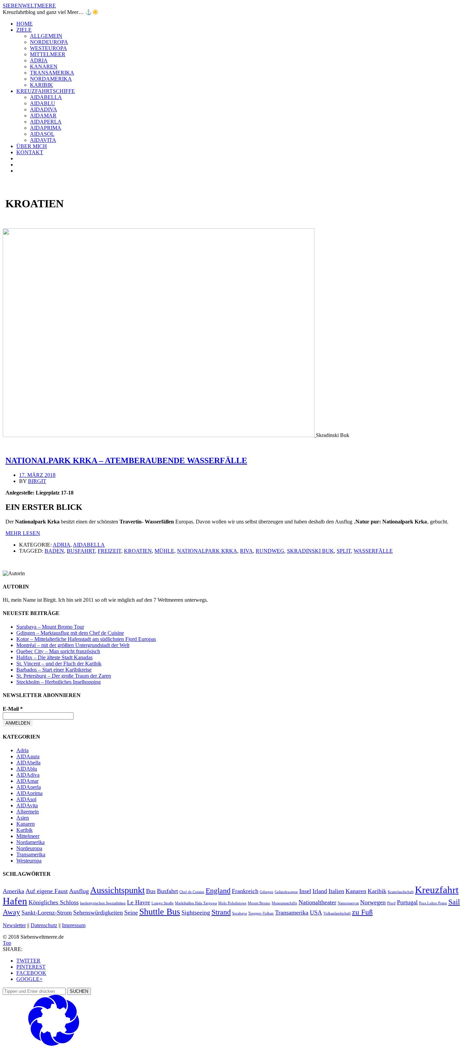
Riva (246, 551)
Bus (151, 891)
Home (24, 24)
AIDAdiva (43, 109)
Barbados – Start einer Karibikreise (54, 670)
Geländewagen (286, 892)
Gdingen (266, 892)
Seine (131, 912)
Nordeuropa (49, 42)
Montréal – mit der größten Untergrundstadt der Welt (72, 645)
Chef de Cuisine (191, 892)
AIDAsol (42, 134)
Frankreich (245, 891)
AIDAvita (43, 140)
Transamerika (52, 73)
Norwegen (373, 902)
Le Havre (138, 902)
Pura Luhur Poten (433, 903)
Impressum (73, 925)
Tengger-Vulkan (261, 913)
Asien (22, 818)
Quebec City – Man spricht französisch (58, 651)
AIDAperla (46, 122)
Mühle (164, 551)
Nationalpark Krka (207, 551)
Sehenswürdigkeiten (98, 912)
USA (316, 912)
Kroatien (138, 551)
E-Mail (13, 709)
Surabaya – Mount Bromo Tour (50, 627)
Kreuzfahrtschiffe (45, 91)
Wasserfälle (373, 551)
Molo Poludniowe (232, 903)
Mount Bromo (259, 903)
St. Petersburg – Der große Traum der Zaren (63, 676)
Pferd (391, 903)
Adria (39, 60)
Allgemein (46, 36)
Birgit (37, 481)
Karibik (41, 85)
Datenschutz (44, 925)
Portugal (407, 902)
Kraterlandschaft (401, 892)
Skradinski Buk (310, 551)
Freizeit (109, 551)
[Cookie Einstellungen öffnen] (54, 1044)
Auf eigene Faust (47, 891)
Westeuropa (48, 48)
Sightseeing (195, 912)
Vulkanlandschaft (337, 913)
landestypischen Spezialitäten (103, 903)
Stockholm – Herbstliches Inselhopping (58, 682)
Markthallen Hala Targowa (196, 903)
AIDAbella (46, 97)
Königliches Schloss (54, 902)
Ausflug (79, 891)
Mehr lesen (22, 533)
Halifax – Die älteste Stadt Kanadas (54, 657)
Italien (336, 891)
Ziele (24, 30)
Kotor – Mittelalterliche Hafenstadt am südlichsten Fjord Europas (86, 639)
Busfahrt (81, 551)
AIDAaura (27, 756)
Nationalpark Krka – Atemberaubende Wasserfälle (126, 460)
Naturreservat (348, 903)
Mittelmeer (47, 54)
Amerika (13, 891)
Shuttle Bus (159, 912)
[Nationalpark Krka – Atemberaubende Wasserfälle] (159, 435)
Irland (319, 891)
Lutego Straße (162, 903)
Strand (221, 912)
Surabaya (239, 913)
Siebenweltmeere (29, 6)
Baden (54, 551)
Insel (305, 891)
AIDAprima (45, 128)
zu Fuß (362, 912)
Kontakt (29, 152)
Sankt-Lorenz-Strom (46, 912)
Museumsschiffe (284, 903)
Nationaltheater (317, 902)
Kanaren (44, 66)
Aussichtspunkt (117, 890)
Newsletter (14, 925)
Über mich (31, 146)
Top (7, 943)
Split (344, 551)
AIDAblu (42, 103)
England (218, 890)
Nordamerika (51, 79)
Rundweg (270, 551)
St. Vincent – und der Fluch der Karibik (58, 663)
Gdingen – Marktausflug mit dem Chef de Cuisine (70, 633)
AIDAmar (43, 115)
